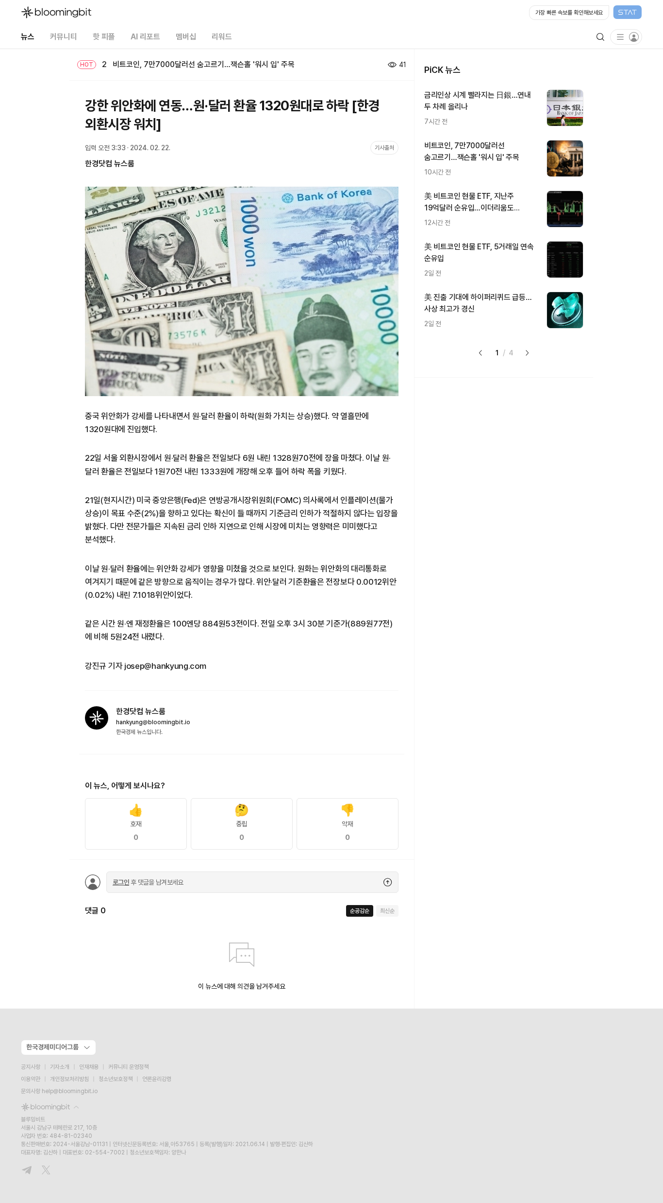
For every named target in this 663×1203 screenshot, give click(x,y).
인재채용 (89, 1067)
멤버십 (186, 36)
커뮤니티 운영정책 (128, 1067)
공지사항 (30, 1067)
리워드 (222, 36)
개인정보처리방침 (69, 1079)
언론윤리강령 (156, 1079)
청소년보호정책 (116, 1079)
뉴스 (27, 36)
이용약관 (30, 1079)
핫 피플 (104, 36)
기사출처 (384, 147)
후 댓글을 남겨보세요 (148, 882)
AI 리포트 (145, 36)
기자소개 (59, 1067)
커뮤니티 (63, 36)
